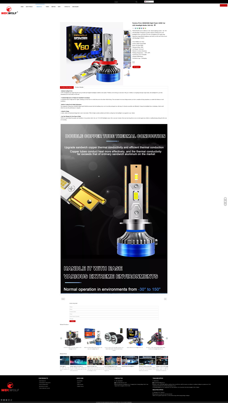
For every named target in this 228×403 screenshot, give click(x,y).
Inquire (137, 67)
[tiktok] (11, 400)
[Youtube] (6, 400)
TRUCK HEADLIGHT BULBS (44, 388)
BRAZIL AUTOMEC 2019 (83, 366)
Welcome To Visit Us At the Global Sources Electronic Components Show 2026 (136, 366)
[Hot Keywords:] (136, 2)
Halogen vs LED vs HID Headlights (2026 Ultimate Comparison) (153, 366)
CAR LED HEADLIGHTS (43, 384)
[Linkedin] (4, 400)
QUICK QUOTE (223, 5)
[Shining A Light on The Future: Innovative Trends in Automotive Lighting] (69, 364)
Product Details (79, 87)
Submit (72, 321)
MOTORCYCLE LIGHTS (43, 386)
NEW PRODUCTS (42, 380)
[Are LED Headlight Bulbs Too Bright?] (103, 364)
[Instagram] (9, 400)
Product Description (66, 87)
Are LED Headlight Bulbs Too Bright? (102, 366)
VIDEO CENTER (80, 384)
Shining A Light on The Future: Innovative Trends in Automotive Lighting (67, 366)
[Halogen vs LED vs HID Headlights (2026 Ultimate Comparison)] (155, 364)
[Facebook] (1, 400)
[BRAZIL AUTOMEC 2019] (86, 364)
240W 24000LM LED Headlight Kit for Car (135, 347)
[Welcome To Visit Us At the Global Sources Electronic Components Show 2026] (138, 364)
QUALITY (79, 382)
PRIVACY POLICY (80, 386)
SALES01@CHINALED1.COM (121, 382)
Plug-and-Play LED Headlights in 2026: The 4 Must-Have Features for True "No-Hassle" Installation (119, 366)
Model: (133, 61)
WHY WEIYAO (79, 380)
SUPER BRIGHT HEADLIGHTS (45, 382)
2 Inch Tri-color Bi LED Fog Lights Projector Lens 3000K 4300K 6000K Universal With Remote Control (114, 349)
